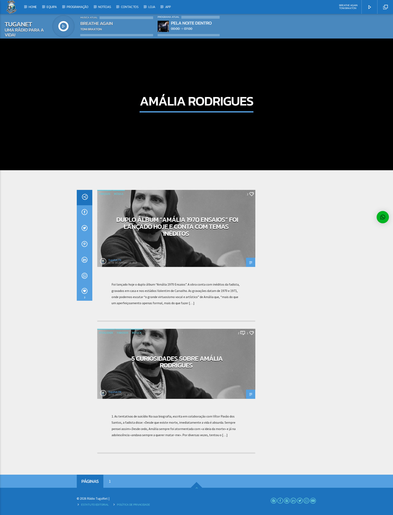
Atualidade (106, 333)
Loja (151, 6)
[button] (383, 217)
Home (33, 6)
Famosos (104, 194)
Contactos (130, 6)
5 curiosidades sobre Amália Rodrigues (177, 362)
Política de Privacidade (133, 504)
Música (118, 194)
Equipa (52, 6)
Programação (77, 6)
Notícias (104, 6)
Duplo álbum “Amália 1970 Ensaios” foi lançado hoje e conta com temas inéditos (177, 226)
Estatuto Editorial (95, 504)
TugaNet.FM (114, 260)
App (168, 6)
